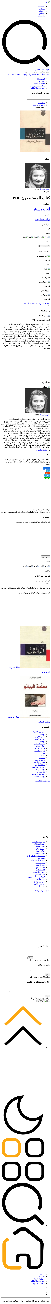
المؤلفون (41, 13)
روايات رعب (40, 769)
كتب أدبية (41, 772)
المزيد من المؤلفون (42, 890)
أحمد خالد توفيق (38, 872)
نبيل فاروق (40, 849)
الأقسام (42, 11)
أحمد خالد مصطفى (37, 860)
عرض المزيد (42, 450)
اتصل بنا (11, 74)
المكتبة (42, 9)
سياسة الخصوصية (37, 86)
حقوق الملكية (39, 83)
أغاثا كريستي (40, 865)
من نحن (42, 1274)
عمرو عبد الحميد (38, 842)
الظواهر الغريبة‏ (39, 732)
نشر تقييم (45, 557)
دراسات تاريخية (39, 105)
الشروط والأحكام (38, 88)
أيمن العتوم (40, 846)
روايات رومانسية (38, 767)
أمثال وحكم (40, 746)
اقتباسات (41, 16)
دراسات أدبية (40, 760)
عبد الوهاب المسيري (36, 877)
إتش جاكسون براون (37, 879)
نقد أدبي (42, 758)
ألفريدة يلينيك (44, 189)
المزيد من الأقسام (42, 781)
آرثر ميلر (41, 886)
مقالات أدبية (40, 765)
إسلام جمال (40, 851)
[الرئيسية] (23, 1270)
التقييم (26, 303)
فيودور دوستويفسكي (36, 881)
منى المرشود (39, 874)
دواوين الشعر (39, 751)
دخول (47, 69)
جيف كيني (41, 858)
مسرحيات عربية (38, 774)
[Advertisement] (25, 364)
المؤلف (41, 303)
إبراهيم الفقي (39, 884)
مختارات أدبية (39, 762)
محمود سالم (40, 863)
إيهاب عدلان (40, 853)
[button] (46, 468)
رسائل (42, 755)
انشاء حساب (40, 69)
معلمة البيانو (44, 721)
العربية (42, 734)
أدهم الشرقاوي (39, 844)
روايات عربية (14, 667)
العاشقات (45, 672)
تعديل (30, 958)
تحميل (41, 246)
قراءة (47, 246)
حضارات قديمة (14, 717)
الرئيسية (41, 6)
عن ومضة (41, 79)
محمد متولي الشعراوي (36, 856)
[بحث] (26, 72)
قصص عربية (40, 748)
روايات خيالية (39, 776)
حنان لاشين (40, 867)
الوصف (47, 303)
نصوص (42, 741)
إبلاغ (48, 306)
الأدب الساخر (39, 743)
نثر (44, 753)
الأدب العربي (40, 736)
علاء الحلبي (40, 870)
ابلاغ (47, 974)
